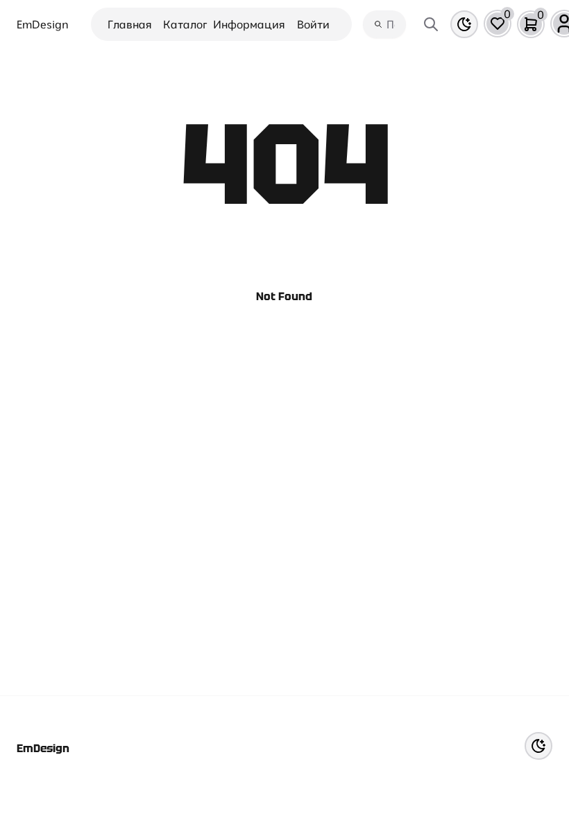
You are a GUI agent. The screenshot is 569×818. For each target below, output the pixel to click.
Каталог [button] (185, 24)
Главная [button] (130, 24)
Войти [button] (313, 24)
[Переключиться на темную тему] (464, 24)
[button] (497, 23)
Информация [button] (249, 24)
